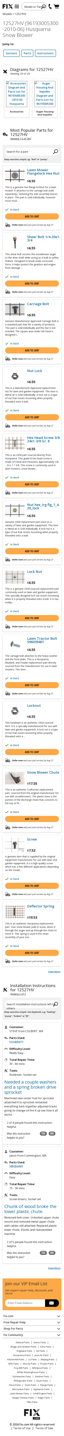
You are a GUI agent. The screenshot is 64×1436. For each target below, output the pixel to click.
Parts (27, 53)
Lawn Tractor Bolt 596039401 (42, 640)
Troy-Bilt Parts (21, 1367)
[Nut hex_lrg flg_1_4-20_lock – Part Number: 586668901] (15, 510)
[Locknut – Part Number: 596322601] (15, 711)
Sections (11, 53)
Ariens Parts (39, 1342)
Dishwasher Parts (22, 1376)
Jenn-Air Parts (42, 1355)
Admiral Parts (23, 1342)
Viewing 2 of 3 (18, 994)
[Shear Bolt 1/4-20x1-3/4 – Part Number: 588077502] (15, 242)
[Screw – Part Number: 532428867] (15, 845)
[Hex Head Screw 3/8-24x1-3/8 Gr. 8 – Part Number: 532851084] (15, 443)
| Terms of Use (21, 1428)
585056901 (16, 1166)
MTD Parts (13, 1363)
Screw (32, 839)
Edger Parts (44, 1397)
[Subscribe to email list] (52, 1303)
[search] (43, 6)
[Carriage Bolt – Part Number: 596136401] (15, 309)
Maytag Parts (47, 1359)
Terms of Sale (44, 1428)
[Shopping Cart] (56, 6)
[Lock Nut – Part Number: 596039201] (15, 577)
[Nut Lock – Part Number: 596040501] (15, 376)
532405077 (16, 1042)
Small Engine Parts (42, 1393)
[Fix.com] (8, 6)
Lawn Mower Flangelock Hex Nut (43, 171)
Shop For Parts (13, 1328)
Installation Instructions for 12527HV (32, 987)
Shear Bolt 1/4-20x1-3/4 (43, 238)
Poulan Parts (47, 1363)
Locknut (34, 705)
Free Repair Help (15, 1322)
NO (52, 1133)
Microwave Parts (21, 1389)
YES (43, 1133)
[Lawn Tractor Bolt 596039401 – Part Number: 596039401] (15, 644)
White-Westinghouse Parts (31, 1372)
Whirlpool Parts (40, 1367)
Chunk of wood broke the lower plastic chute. (30, 1208)
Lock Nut (34, 571)
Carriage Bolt (38, 304)
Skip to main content (32, 17)
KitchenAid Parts (15, 1359)
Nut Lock (34, 371)
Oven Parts (30, 1384)
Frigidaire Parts (24, 1350)
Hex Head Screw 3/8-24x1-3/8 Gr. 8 (44, 439)
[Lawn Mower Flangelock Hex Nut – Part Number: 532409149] (15, 175)
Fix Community (13, 1335)
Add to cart (32, 216)
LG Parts (32, 1359)
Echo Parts (45, 1346)
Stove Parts (15, 1384)
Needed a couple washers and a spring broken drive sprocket (30, 1087)
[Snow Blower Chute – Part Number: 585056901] (15, 778)
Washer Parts (42, 1376)
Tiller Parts (32, 1401)
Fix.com (8, 1316)
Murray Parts (29, 1363)
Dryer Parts (42, 1380)
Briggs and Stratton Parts (23, 1346)
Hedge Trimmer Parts (23, 1397)
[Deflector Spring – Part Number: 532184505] (15, 912)
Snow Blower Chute (43, 772)
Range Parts (46, 1384)
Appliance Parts (41, 1389)
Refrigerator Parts (23, 1380)
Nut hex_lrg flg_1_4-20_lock (43, 506)
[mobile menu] (17, 6)
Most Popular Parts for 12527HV (31, 132)
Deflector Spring (40, 906)
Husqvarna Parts (22, 1355)
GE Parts (40, 1350)
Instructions (45, 53)
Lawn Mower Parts (19, 1393)
